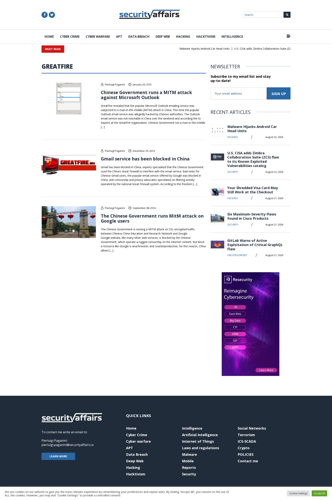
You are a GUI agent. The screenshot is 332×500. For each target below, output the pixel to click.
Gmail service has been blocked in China (145, 159)
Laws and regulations (200, 448)
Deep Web (163, 36)
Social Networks (252, 428)
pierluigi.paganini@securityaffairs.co (68, 445)
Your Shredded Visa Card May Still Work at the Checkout (252, 189)
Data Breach (138, 36)
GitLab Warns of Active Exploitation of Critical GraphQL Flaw (255, 244)
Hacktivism (205, 36)
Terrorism (246, 434)
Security (232, 172)
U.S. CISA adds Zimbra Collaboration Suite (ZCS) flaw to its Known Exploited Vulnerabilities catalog (253, 159)
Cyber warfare (98, 36)
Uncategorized (237, 255)
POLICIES (245, 454)
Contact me (248, 461)
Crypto (244, 448)
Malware (189, 454)
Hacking (183, 36)
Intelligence (232, 36)
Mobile (188, 461)
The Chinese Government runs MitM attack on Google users (152, 218)
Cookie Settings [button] (298, 493)
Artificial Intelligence (200, 434)
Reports (189, 467)
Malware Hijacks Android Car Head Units (200, 48)
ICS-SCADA (247, 441)
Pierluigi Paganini (115, 84)
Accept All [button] (319, 493)
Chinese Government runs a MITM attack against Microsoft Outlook (146, 94)
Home (49, 36)
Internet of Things (198, 441)
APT (119, 36)
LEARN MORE (58, 456)
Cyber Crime (70, 36)
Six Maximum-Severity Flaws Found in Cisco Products (251, 216)
